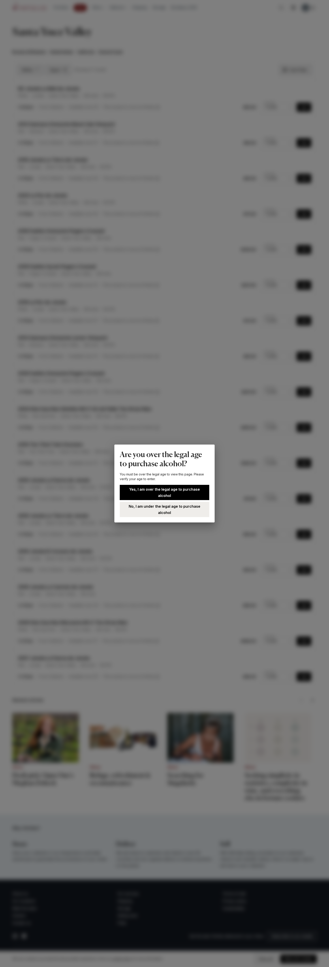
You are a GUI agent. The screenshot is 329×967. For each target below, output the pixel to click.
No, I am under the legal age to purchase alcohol (164, 509)
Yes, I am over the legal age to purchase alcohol (164, 492)
